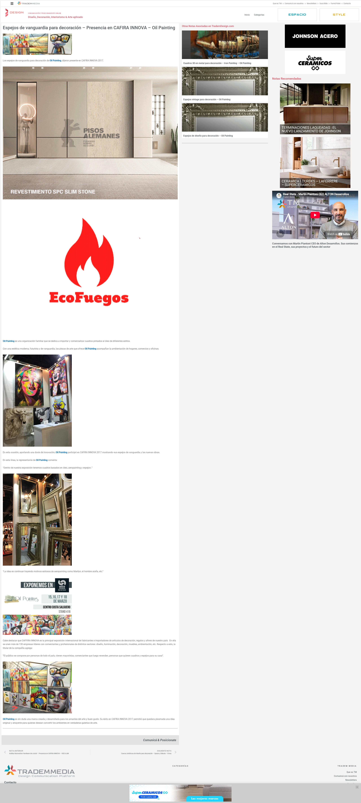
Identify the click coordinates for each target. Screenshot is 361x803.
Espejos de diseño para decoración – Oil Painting (208, 135)
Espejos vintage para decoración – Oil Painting (206, 99)
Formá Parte (335, 3)
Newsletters (311, 3)
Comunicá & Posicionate (159, 740)
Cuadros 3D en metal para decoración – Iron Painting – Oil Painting (217, 63)
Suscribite (324, 3)
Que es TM (277, 3)
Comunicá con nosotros (294, 3)
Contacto (347, 3)
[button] (12, 3)
